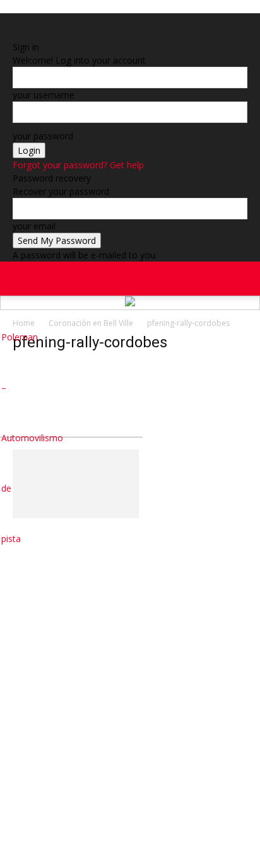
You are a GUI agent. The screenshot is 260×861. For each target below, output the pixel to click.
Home (24, 323)
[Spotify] (222, 337)
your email (34, 226)
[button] (242, 279)
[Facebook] (210, 286)
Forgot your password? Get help (78, 165)
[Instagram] (211, 337)
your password (43, 136)
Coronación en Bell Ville (91, 323)
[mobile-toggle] (21, 279)
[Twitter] (234, 337)
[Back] (16, 34)
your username (43, 95)
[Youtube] (244, 337)
